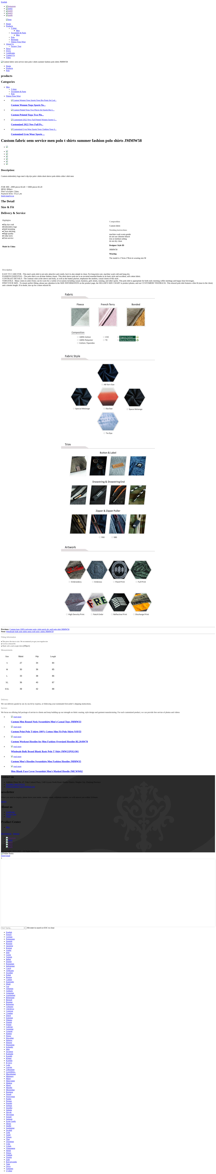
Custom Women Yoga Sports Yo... (28, 105)
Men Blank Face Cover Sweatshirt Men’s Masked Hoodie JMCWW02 (47, 771)
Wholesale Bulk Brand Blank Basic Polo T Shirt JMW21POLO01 (45, 751)
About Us (10, 44)
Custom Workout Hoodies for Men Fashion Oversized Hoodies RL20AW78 (49, 741)
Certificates (10, 53)
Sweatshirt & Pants (18, 33)
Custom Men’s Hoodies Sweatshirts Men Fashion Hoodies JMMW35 (46, 761)
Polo (13, 37)
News (8, 49)
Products (9, 26)
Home (8, 24)
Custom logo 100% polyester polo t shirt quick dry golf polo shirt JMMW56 (39, 629)
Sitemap (16, 834)
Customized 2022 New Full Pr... (27, 124)
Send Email (5, 856)
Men (18, 31)
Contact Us (10, 55)
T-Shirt (13, 28)
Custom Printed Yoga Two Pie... (27, 115)
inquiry (4, 801)
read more (17, 717)
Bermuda (14, 39)
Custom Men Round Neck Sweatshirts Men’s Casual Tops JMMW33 (46, 721)
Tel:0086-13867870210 (15, 784)
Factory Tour (16, 46)
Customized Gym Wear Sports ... (28, 134)
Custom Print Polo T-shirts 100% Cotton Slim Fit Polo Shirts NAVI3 (46, 731)
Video (8, 57)
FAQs (8, 51)
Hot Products (6, 834)
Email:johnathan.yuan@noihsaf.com (20, 787)
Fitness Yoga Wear (18, 42)
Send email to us (7, 196)
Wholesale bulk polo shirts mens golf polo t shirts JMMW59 (30, 631)
